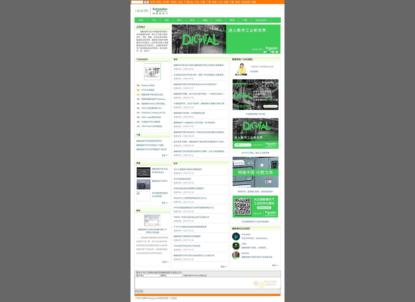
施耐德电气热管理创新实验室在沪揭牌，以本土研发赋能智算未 (200, 151)
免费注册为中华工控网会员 (195, 275)
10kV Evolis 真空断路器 (152, 126)
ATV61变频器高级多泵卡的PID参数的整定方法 (194, 207)
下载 (232, 2)
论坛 (180, 2)
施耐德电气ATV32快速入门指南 (150, 145)
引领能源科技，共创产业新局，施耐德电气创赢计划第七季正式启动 (200, 103)
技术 (192, 20)
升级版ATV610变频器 (151, 122)
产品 (197, 2)
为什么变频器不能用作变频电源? (188, 169)
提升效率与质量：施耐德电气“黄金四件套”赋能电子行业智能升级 (200, 142)
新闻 (158, 2)
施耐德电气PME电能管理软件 (149, 141)
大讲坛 (173, 2)
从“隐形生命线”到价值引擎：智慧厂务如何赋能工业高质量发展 (200, 75)
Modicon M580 (148, 85)
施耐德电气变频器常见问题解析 (187, 236)
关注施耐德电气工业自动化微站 (255, 221)
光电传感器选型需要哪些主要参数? (189, 188)
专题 (166, 20)
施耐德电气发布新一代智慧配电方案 (189, 113)
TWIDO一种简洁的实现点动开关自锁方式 (191, 217)
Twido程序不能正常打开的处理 (187, 246)
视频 (254, 2)
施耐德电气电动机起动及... (153, 94)
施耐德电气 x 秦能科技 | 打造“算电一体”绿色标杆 (194, 122)
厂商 (208, 2)
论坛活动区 (261, 20)
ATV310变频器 (148, 90)
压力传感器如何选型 (182, 179)
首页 (152, 2)
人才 (220, 2)
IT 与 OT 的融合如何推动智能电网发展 (190, 227)
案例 (232, 20)
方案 (202, 2)
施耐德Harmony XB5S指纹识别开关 (157, 104)
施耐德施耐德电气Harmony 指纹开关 (157, 99)
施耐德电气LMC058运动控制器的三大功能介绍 (194, 255)
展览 (237, 2)
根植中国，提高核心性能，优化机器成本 (255, 191)
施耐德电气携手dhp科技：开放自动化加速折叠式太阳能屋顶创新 (200, 132)
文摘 (226, 2)
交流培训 (245, 2)
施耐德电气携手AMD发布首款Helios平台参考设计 (195, 84)
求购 (214, 2)
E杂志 (219, 20)
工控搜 (165, 2)
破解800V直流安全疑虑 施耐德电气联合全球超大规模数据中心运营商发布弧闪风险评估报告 (200, 65)
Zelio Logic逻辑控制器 (151, 117)
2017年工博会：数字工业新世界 (255, 153)
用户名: (139, 275)
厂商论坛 (188, 2)
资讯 (179, 20)
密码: (163, 275)
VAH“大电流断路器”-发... (152, 108)
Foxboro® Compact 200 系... (154, 113)
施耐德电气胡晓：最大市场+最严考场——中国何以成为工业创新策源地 (200, 94)
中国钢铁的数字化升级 (255, 114)
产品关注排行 (142, 59)
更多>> (147, 51)
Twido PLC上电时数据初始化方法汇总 (190, 198)
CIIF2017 (226, 39)
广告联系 (173, 298)
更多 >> (165, 155)
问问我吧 (254, 71)
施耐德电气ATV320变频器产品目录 (151, 149)
